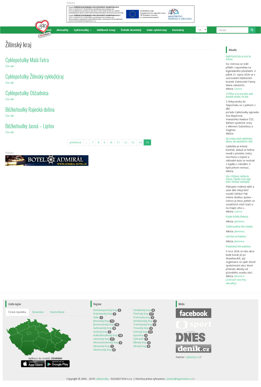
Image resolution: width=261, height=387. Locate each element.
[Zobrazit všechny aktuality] (236, 281)
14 (140, 142)
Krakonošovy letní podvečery (238, 246)
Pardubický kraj (142, 310)
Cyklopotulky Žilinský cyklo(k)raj (34, 76)
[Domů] (29, 29)
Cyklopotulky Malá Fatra (27, 60)
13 (132, 142)
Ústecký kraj (140, 331)
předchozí (75, 142)
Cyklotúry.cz (193, 357)
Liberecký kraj (101, 338)
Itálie (96, 317)
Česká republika (17, 312)
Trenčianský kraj (142, 324)
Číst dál (9, 66)
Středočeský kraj (142, 321)
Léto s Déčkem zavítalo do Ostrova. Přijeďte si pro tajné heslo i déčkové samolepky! (238, 179)
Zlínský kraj (139, 346)
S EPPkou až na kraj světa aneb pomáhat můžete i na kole (239, 95)
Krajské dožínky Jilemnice (237, 216)
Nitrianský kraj (101, 346)
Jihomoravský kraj (103, 324)
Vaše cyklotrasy (157, 30)
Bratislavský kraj (102, 313)
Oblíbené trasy (106, 30)
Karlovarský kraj (102, 328)
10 (111, 142)
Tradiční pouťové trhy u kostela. (239, 226)
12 (125, 142)
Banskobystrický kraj (105, 310)
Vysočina (138, 335)
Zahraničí (138, 338)
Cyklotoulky (82, 30)
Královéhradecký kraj (105, 335)
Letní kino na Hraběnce (236, 236)
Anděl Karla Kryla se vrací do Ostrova (238, 57)
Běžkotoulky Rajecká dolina (30, 109)
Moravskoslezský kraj (105, 342)
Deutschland (57, 312)
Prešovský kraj (141, 317)
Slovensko (38, 312)
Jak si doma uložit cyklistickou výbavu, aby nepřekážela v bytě (239, 140)
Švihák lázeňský (131, 30)
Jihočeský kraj (101, 321)
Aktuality (63, 30)
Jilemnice (239, 221)
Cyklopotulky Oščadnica (26, 93)
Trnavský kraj (140, 328)
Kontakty (178, 30)
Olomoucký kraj (102, 349)
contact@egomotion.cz (180, 378)
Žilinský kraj (139, 342)
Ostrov (238, 88)
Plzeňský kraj (140, 313)
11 (118, 142)
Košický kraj (100, 331)
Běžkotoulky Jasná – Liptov (29, 126)
